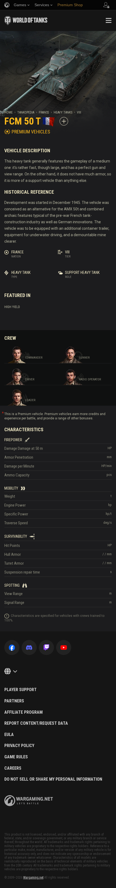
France (44, 112)
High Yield (12, 307)
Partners (14, 701)
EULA (9, 734)
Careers (12, 768)
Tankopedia (25, 112)
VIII (79, 112)
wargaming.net (28, 801)
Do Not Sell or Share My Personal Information (53, 779)
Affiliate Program (23, 712)
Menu (108, 20)
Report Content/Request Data (36, 723)
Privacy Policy (19, 745)
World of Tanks (25, 20)
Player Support (20, 689)
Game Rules (16, 757)
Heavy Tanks (63, 112)
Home (8, 112)
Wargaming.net (33, 877)
